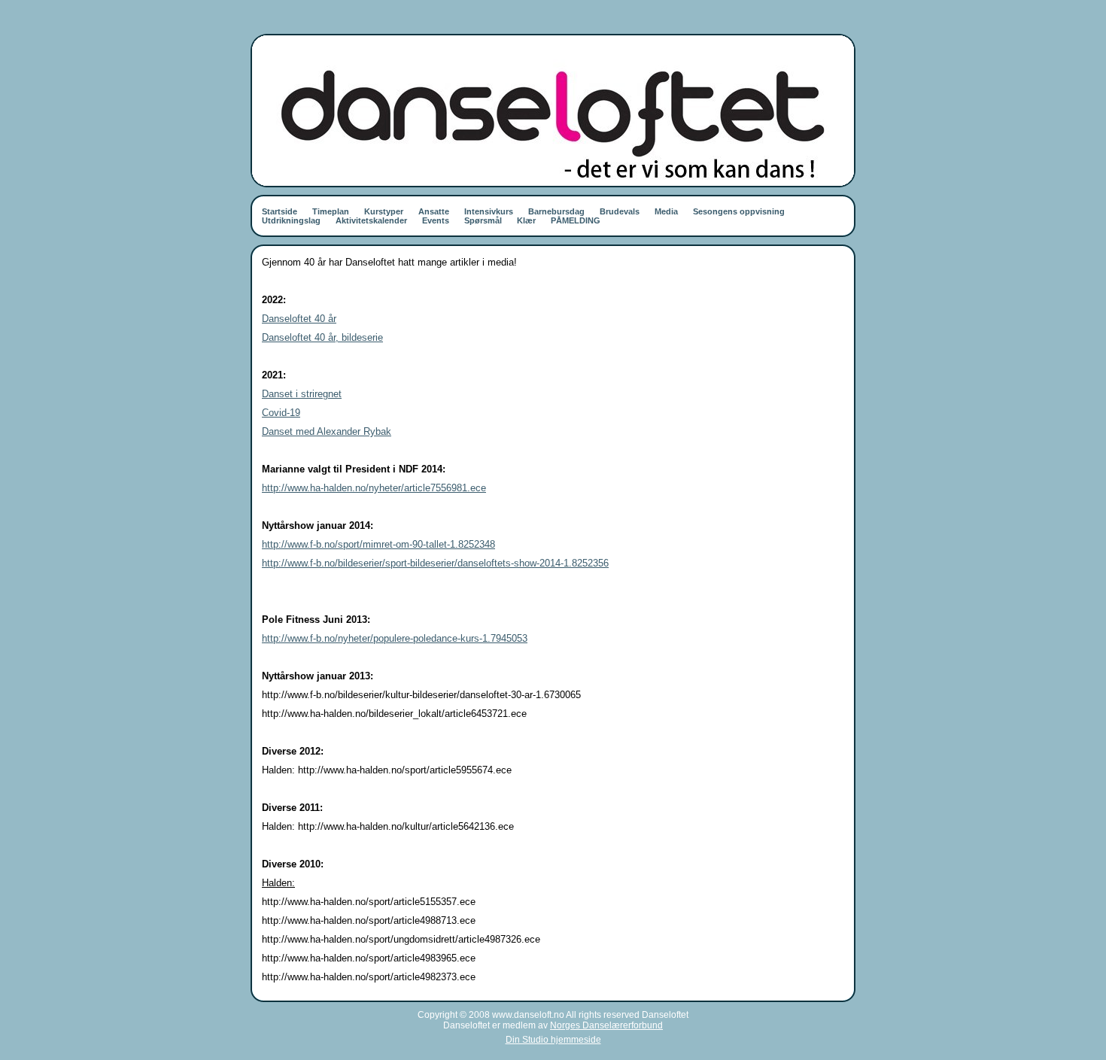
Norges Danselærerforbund (606, 1025)
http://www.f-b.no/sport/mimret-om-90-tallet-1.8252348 (378, 544)
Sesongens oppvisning (739, 211)
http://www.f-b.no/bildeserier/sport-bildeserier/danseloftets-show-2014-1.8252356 (435, 563)
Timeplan (330, 211)
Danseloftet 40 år (299, 318)
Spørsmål (483, 220)
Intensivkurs (488, 211)
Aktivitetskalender (371, 220)
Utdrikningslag (291, 220)
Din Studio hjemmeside (553, 1039)
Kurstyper (383, 211)
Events (435, 220)
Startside (279, 211)
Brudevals (620, 211)
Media (666, 211)
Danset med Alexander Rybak (326, 431)
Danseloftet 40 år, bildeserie (322, 337)
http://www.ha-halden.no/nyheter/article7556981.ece (374, 488)
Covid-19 (281, 412)
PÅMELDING (575, 220)
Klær (526, 220)
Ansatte (433, 211)
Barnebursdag (556, 211)
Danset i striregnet (302, 393)
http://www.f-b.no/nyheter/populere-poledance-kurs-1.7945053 (394, 638)
